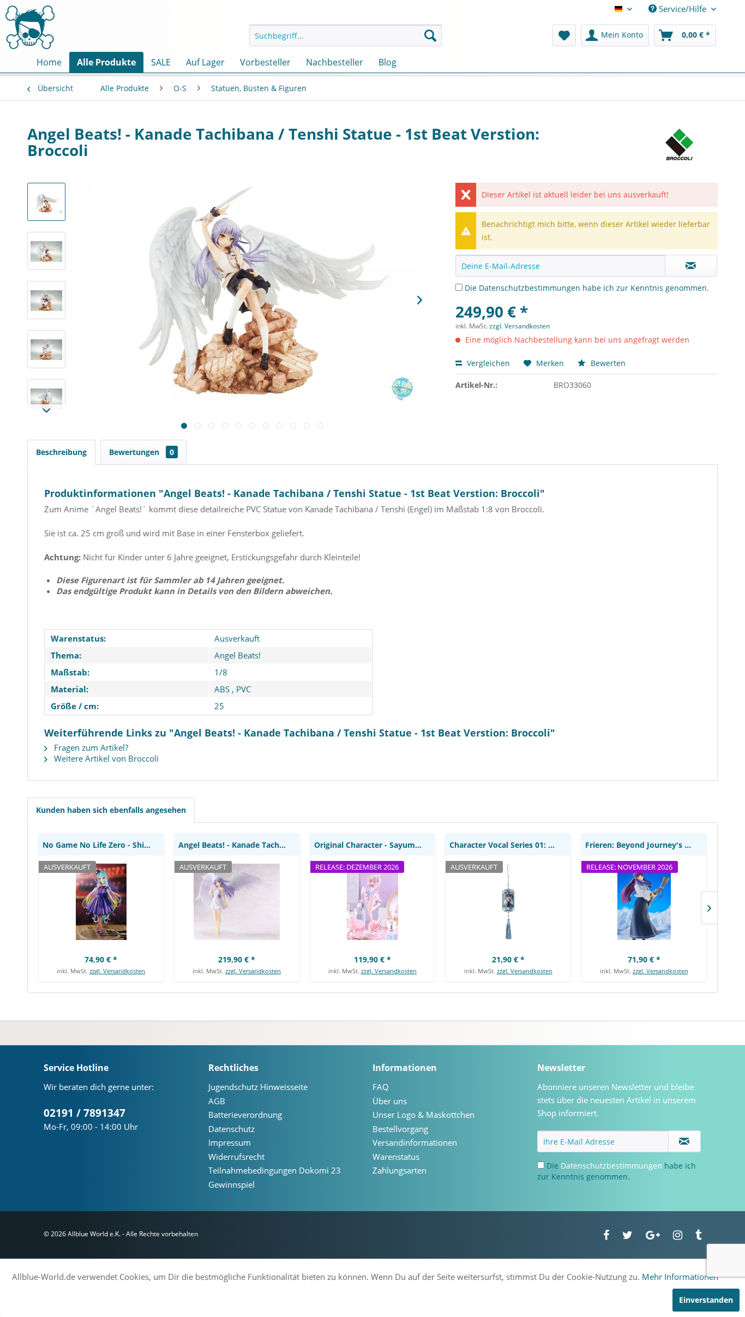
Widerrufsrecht (236, 1156)
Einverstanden (706, 1300)
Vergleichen (487, 363)
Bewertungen (141, 452)
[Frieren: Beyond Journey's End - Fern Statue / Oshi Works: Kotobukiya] (644, 902)
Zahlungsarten (399, 1170)
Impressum (229, 1142)
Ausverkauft (237, 638)
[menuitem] (345, 35)
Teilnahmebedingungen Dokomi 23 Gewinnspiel (274, 1177)
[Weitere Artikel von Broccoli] (679, 144)
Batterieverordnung (245, 1114)
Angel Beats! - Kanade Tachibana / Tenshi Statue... (238, 845)
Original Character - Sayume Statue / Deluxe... (374, 845)
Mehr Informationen (680, 1276)
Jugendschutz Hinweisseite (258, 1086)
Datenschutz (231, 1128)
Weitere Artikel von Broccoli (105, 758)
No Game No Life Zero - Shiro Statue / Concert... (103, 845)
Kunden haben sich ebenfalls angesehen (111, 810)
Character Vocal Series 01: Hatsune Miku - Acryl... (509, 845)
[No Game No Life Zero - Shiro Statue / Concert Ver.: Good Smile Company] (101, 902)
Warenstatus (395, 1156)
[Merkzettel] (564, 35)
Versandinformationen (414, 1142)
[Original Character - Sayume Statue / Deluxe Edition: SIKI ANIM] (373, 902)
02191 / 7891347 (84, 1113)
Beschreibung (61, 452)
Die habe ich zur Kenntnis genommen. (587, 288)
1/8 (220, 672)
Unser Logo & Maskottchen (423, 1114)
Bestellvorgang (400, 1128)
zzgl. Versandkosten (519, 326)
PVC (243, 689)
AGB (216, 1100)
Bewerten (607, 363)
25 (219, 706)
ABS (222, 689)
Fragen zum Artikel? (90, 747)
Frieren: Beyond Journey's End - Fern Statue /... (645, 845)
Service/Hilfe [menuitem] (682, 8)
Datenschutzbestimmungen (529, 288)
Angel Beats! (237, 655)
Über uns (389, 1100)
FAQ (380, 1086)
